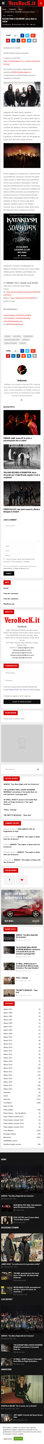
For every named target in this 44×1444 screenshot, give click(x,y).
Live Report (8, 1103)
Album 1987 (8, 1020)
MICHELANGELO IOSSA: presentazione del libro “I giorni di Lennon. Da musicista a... (27, 1289)
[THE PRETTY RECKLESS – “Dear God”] (9, 993)
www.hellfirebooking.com (13, 321)
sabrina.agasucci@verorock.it (21, 653)
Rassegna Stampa (10, 1227)
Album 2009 (8, 1033)
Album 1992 (8, 1027)
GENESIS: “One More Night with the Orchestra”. (21, 784)
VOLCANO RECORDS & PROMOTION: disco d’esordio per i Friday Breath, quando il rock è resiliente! (22, 475)
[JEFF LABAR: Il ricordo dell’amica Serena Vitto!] (6, 1417)
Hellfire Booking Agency (20, 72)
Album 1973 (8, 1009)
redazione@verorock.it (26, 648)
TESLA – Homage (10, 810)
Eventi (6, 1096)
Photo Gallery (8, 1110)
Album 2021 (8, 1072)
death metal (17, 336)
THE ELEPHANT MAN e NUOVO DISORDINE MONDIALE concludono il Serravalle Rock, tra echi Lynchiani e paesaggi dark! (20, 792)
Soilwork (23, 343)
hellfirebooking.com (15, 324)
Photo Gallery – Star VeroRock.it (15, 1113)
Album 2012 (8, 1040)
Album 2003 (8, 1030)
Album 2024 (8, 1082)
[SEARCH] (37, 769)
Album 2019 (8, 1065)
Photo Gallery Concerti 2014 (14, 1123)
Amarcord (7, 1092)
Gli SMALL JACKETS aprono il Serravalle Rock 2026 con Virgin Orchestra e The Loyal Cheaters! (20, 802)
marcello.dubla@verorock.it (22, 658)
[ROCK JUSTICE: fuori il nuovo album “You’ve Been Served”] (6, 1220)
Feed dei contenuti (11, 593)
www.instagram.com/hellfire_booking (17, 315)
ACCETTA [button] (18, 1439)
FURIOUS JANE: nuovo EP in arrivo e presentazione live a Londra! (18, 439)
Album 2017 (8, 1058)
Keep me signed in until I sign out (18, 696)
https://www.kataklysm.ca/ (14, 61)
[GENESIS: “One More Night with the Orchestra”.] (9, 937)
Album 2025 (8, 1085)
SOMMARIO (10, 15)
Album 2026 (8, 1089)
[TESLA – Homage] (9, 980)
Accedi (6, 588)
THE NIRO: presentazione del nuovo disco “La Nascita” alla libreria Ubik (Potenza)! (26, 1275)
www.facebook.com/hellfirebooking (17, 318)
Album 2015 (8, 1051)
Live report (7, 1299)
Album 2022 (8, 1075)
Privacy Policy (8, 568)
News (4, 15)
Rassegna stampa (10, 1134)
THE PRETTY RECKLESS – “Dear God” (17, 815)
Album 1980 (8, 1013)
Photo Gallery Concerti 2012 (14, 1120)
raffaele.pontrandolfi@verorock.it (22, 655)
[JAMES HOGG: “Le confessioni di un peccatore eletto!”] (22, 1247)
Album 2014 (8, 1047)
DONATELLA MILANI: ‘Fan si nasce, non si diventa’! (19, 1406)
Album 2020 (8, 1068)
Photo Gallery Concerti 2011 (14, 1116)
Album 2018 (8, 1061)
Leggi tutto (8, 1439)
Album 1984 (8, 1016)
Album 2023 (8, 1078)
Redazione (7, 24)
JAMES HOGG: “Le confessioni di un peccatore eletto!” (20, 1264)
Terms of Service (20, 568)
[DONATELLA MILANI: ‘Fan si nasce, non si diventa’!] (22, 1389)
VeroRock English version (12, 1144)
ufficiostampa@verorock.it (22, 650)
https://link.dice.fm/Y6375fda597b (23, 298)
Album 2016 (8, 1054)
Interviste (7, 1099)
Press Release (8, 1130)
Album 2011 (8, 1037)
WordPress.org (9, 604)
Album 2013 (8, 1044)
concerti (7, 336)
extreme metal (28, 336)
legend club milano (11, 343)
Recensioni (7, 1137)
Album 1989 (8, 1023)
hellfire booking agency (12, 339)
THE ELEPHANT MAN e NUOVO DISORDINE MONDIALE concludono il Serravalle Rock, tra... (27, 1347)
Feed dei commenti (11, 599)
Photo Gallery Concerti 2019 (14, 1127)
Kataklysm (26, 339)
